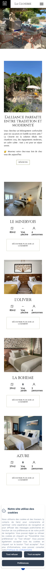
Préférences (23, 563)
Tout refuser (12, 554)
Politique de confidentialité (19, 550)
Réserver (23, 162)
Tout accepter (34, 554)
